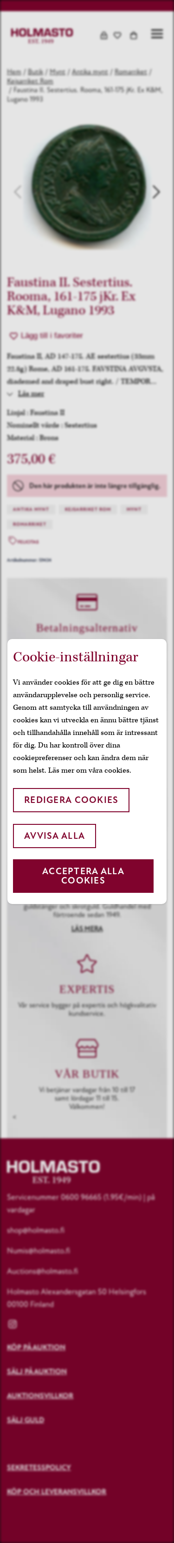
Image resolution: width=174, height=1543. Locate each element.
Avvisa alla (54, 836)
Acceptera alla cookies (83, 875)
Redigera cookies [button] (71, 800)
